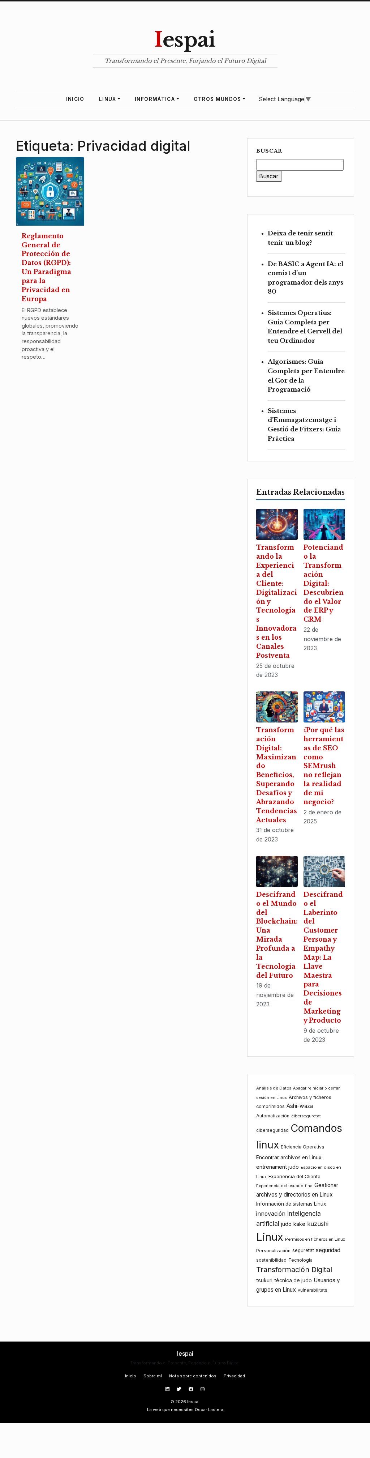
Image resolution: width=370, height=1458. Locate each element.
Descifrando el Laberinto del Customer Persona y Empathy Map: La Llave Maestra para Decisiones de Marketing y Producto (323, 957)
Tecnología (300, 1260)
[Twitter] (180, 1389)
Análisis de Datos (273, 1088)
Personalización (273, 1250)
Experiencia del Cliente (294, 1176)
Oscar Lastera (209, 1409)
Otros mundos (217, 99)
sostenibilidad (271, 1260)
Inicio (75, 99)
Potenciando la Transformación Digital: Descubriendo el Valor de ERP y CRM (324, 583)
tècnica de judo (293, 1280)
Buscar (269, 151)
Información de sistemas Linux (291, 1204)
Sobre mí (152, 1375)
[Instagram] (203, 1389)
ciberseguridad (272, 1130)
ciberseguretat (306, 1115)
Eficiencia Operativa (302, 1147)
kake (299, 1224)
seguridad (328, 1250)
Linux (107, 99)
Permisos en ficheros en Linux (315, 1239)
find (309, 1186)
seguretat (303, 1250)
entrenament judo (277, 1167)
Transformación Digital (294, 1269)
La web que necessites (170, 1409)
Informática (155, 99)
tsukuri (264, 1280)
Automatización (272, 1115)
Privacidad (234, 1375)
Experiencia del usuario (279, 1185)
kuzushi (317, 1223)
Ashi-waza (300, 1106)
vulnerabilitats (312, 1290)
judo (286, 1224)
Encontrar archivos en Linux (288, 1157)
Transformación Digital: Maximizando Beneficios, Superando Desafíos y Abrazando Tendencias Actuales (276, 775)
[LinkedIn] (168, 1389)
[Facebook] (192, 1389)
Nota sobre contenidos (192, 1375)
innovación (270, 1213)
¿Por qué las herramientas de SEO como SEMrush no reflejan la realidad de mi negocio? (324, 766)
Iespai (185, 39)
